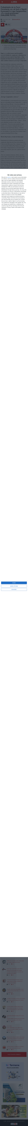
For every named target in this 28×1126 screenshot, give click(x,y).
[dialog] (14, 563)
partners (9, 177)
